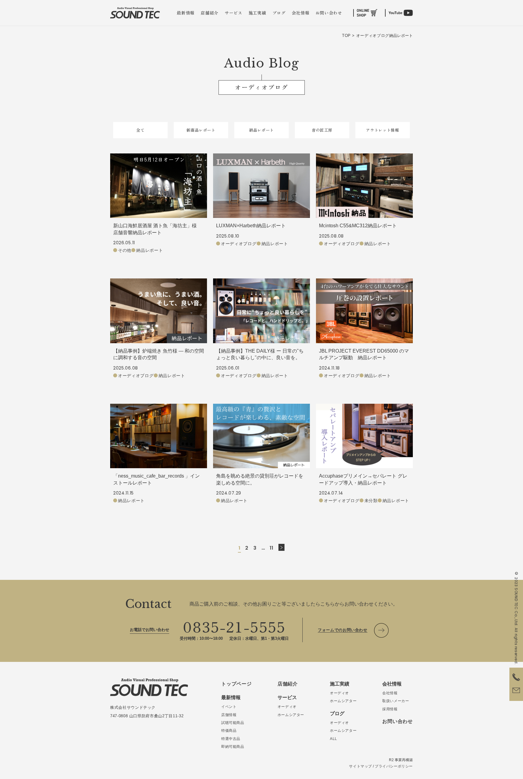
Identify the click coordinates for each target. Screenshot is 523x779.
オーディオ (287, 707)
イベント (228, 707)
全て (140, 130)
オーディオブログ (239, 243)
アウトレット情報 (382, 130)
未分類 (371, 500)
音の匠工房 (322, 130)
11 (272, 547)
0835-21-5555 (234, 626)
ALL (333, 739)
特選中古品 (230, 739)
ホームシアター (291, 715)
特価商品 (228, 730)
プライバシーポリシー (394, 766)
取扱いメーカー (395, 701)
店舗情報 (228, 715)
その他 (124, 250)
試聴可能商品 (232, 723)
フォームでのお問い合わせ (342, 630)
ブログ (279, 13)
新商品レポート (200, 130)
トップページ (236, 683)
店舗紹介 (210, 13)
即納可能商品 (232, 746)
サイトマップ (360, 766)
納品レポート (261, 130)
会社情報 (301, 13)
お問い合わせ (328, 13)
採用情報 (389, 709)
